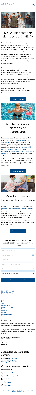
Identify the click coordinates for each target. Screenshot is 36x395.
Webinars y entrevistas (7, 307)
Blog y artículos (5, 305)
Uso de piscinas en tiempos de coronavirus (18, 127)
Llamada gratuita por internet (9, 362)
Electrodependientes (6, 314)
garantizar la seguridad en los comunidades (16, 209)
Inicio (2, 300)
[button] (33, 4)
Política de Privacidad (18, 391)
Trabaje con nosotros (7, 309)
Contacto (3, 303)
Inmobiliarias (4, 310)
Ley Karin (3, 312)
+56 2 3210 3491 (12, 358)
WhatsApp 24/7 (12, 360)
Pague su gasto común (7, 316)
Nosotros (3, 302)
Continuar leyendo (18, 99)
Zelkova (6, 206)
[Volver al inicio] (7, 4)
